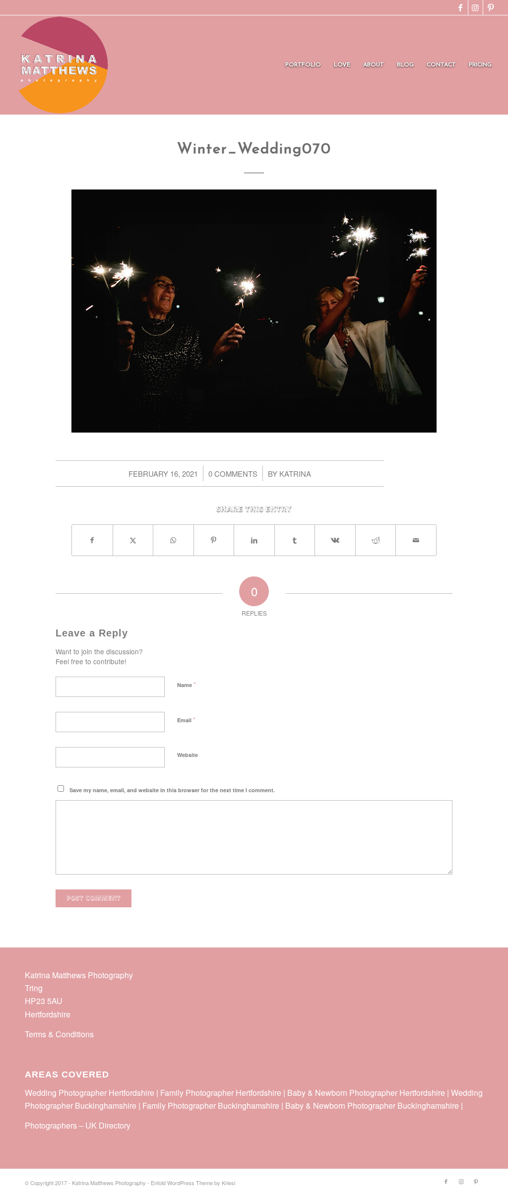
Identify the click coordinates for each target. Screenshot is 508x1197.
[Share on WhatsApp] (173, 540)
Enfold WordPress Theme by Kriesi (193, 1183)
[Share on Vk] (335, 540)
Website (187, 754)
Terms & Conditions (59, 1034)
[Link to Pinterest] (490, 7)
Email (186, 719)
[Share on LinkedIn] (254, 540)
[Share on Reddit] (376, 540)
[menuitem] (303, 65)
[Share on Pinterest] (214, 540)
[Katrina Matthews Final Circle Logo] (59, 65)
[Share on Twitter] (133, 540)
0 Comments (232, 473)
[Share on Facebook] (92, 540)
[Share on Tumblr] (295, 540)
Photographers (51, 1125)
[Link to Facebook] (460, 7)
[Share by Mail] (416, 540)
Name (186, 684)
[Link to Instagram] (475, 7)
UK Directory (107, 1125)
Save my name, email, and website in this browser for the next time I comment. (172, 790)
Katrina (295, 473)
